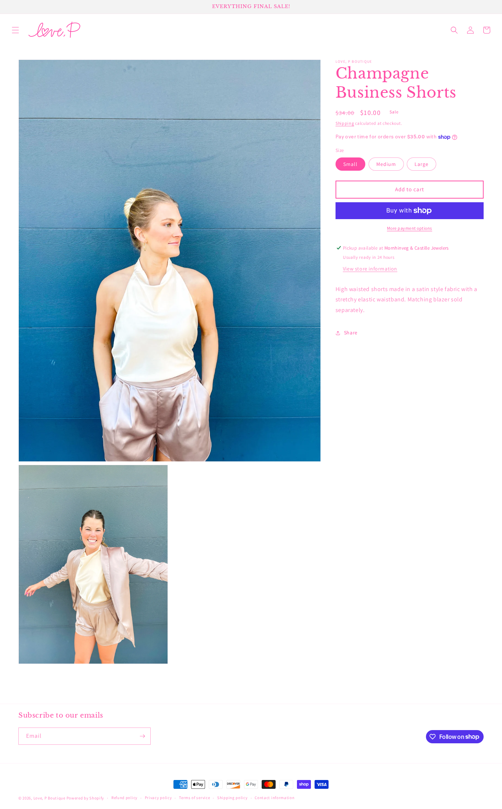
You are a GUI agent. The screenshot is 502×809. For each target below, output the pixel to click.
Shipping (345, 123)
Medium (386, 164)
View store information (370, 268)
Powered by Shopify (85, 798)
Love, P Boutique (49, 798)
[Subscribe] (142, 736)
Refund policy (124, 797)
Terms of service (194, 797)
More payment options (409, 228)
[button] (15, 30)
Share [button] (351, 333)
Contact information (274, 797)
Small (350, 164)
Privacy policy (158, 797)
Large (422, 164)
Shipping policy (232, 797)
